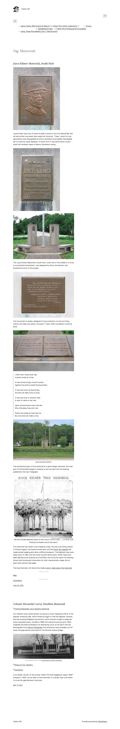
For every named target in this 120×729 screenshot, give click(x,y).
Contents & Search (41, 26)
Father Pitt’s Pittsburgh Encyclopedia (71, 29)
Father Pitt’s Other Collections (65, 26)
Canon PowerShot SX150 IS (43, 462)
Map (15, 575)
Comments (17, 581)
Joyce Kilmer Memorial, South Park (33, 63)
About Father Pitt (27, 26)
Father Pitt (25, 9)
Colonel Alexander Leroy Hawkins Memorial (39, 603)
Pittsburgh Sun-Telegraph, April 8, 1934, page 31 (43, 542)
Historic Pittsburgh (34, 627)
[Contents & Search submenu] (50, 26)
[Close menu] (15, 21)
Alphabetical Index (45, 29)
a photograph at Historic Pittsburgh (51, 660)
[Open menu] (105, 15)
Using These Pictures (29, 31)
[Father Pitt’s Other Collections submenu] (78, 26)
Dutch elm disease (61, 549)
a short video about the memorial (58, 568)
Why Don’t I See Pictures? (47, 31)
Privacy (89, 26)
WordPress (102, 722)
